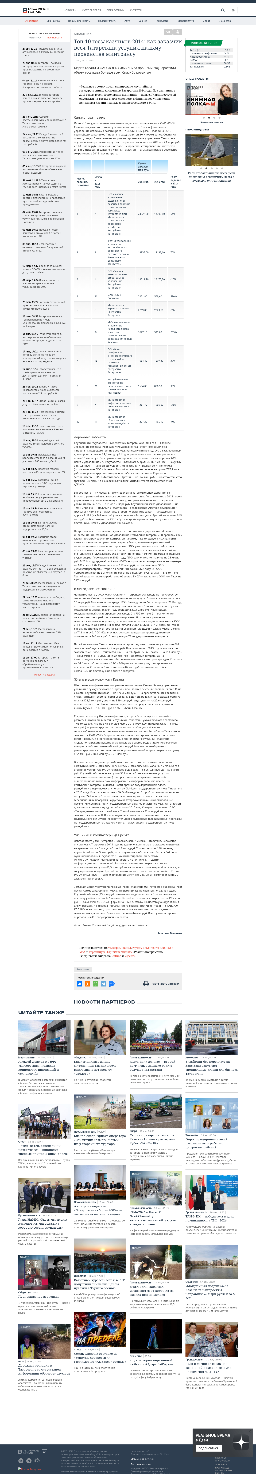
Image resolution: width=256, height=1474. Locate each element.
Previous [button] (188, 99)
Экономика (53, 20)
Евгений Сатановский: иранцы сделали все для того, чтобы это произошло (44, 305)
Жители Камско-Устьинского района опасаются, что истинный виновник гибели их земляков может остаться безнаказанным (44, 1377)
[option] (211, 99)
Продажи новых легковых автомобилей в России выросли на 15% (41, 233)
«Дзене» (130, 956)
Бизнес (142, 20)
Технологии (162, 20)
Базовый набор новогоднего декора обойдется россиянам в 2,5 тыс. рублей (41, 390)
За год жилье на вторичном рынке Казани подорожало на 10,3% (39, 526)
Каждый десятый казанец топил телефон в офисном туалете (43, 444)
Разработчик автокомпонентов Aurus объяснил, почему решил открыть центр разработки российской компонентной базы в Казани (43, 1231)
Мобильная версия (142, 1459)
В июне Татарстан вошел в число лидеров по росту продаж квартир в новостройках (42, 98)
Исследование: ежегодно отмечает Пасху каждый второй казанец (43, 247)
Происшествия (194, 1359)
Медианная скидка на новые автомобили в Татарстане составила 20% (43, 618)
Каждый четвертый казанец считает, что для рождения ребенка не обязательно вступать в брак (44, 570)
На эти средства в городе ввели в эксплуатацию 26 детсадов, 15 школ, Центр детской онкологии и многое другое (211, 1298)
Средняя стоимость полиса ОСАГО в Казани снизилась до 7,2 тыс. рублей (43, 269)
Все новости (54, 37)
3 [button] (214, 117)
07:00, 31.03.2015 (84, 60)
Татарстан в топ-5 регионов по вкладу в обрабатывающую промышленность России (40, 662)
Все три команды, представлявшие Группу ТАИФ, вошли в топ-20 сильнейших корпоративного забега (44, 1156)
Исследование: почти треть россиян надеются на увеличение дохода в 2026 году (43, 415)
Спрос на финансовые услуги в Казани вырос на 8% (43, 402)
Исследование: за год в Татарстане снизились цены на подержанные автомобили (44, 586)
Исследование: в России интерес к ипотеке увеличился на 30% (40, 283)
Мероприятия (186, 20)
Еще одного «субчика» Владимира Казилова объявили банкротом (100, 1144)
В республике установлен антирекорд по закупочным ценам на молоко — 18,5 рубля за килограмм (154, 1297)
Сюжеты (136, 10)
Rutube (116, 956)
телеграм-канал (119, 947)
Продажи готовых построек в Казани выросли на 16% (43, 470)
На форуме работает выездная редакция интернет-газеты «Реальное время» (154, 1222)
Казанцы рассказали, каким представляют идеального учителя (43, 554)
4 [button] (219, 117)
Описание (221, 1464)
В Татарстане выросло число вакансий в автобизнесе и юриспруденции (44, 169)
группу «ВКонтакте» (146, 947)
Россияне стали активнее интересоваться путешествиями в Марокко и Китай (43, 540)
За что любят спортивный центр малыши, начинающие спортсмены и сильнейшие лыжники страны (155, 1072)
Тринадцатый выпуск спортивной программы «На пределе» (100, 1362)
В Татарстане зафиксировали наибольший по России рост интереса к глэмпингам (44, 184)
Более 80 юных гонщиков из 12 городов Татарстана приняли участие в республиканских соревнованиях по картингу (154, 1147)
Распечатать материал (165, 983)
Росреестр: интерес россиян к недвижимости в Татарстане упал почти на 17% (42, 155)
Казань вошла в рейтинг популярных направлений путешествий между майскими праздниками (43, 199)
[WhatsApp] (95, 983)
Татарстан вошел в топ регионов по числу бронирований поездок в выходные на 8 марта (44, 321)
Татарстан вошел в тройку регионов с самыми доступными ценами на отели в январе (41, 374)
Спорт (206, 20)
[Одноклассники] (177, 32)
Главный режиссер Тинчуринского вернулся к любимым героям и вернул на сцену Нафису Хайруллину (155, 1368)
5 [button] (222, 168)
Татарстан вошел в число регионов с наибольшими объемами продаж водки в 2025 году (41, 338)
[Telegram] (103, 983)
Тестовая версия (141, 1464)
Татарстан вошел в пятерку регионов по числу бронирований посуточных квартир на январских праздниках (44, 356)
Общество (225, 20)
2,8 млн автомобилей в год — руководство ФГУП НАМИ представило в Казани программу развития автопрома (99, 1216)
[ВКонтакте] (168, 32)
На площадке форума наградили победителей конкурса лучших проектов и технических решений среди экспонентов (211, 1224)
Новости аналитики (44, 33)
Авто (127, 20)
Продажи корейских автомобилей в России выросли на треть (43, 52)
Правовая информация (222, 1459)
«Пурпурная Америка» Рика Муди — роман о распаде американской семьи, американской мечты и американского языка (44, 1304)
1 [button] (203, 117)
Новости (70, 10)
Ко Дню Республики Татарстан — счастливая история (95, 1072)
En (233, 10)
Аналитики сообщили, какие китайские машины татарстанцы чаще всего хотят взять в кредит (43, 602)
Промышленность (79, 20)
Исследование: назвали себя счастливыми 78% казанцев (41, 632)
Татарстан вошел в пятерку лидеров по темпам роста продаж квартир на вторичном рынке (43, 67)
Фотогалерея (91, 10)
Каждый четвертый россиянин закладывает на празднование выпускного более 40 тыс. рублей (44, 139)
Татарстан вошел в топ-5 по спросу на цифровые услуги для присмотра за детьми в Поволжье (43, 217)
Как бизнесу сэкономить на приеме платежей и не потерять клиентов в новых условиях (211, 1074)
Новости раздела (44, 674)
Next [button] (235, 99)
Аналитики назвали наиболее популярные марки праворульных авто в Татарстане (42, 497)
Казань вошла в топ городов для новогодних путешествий (42, 512)
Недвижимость (107, 20)
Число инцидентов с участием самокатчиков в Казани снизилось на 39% (42, 429)
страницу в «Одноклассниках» (110, 952)
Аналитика (31, 20)
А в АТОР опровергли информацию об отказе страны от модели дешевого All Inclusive (99, 1290)
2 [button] (209, 117)
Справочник (116, 10)
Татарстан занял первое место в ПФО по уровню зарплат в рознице (41, 483)
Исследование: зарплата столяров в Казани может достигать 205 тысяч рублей (43, 458)
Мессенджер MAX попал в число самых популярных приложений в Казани (42, 647)
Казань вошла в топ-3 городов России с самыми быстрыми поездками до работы (43, 84)
